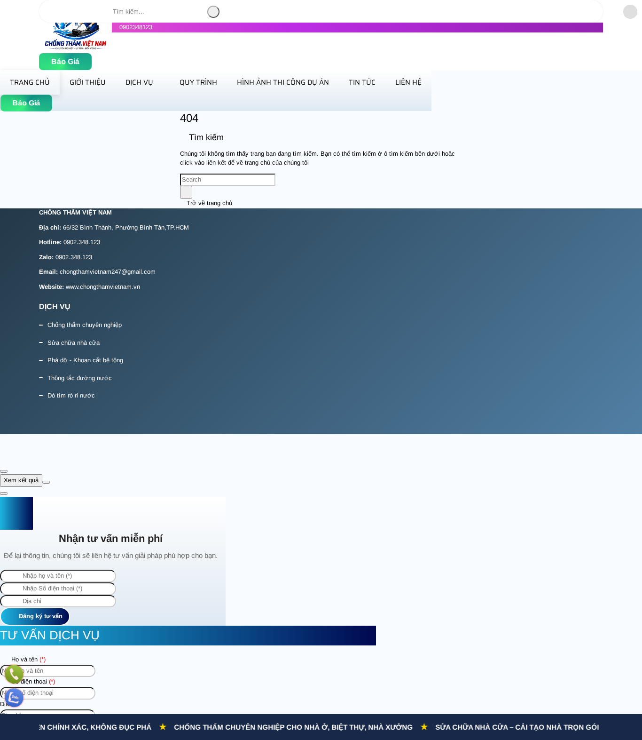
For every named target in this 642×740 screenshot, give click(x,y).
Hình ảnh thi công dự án (283, 82)
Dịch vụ (139, 82)
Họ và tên (27, 659)
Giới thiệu (88, 82)
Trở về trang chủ (208, 203)
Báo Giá (65, 61)
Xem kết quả (21, 480)
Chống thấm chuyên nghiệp (84, 324)
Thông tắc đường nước (79, 378)
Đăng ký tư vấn (40, 616)
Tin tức (362, 82)
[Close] (4, 471)
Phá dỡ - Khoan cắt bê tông (85, 360)
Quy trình (198, 82)
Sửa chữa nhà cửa (73, 342)
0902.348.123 (81, 242)
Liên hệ (408, 82)
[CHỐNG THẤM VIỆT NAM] (75, 47)
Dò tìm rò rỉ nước (71, 395)
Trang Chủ (30, 82)
